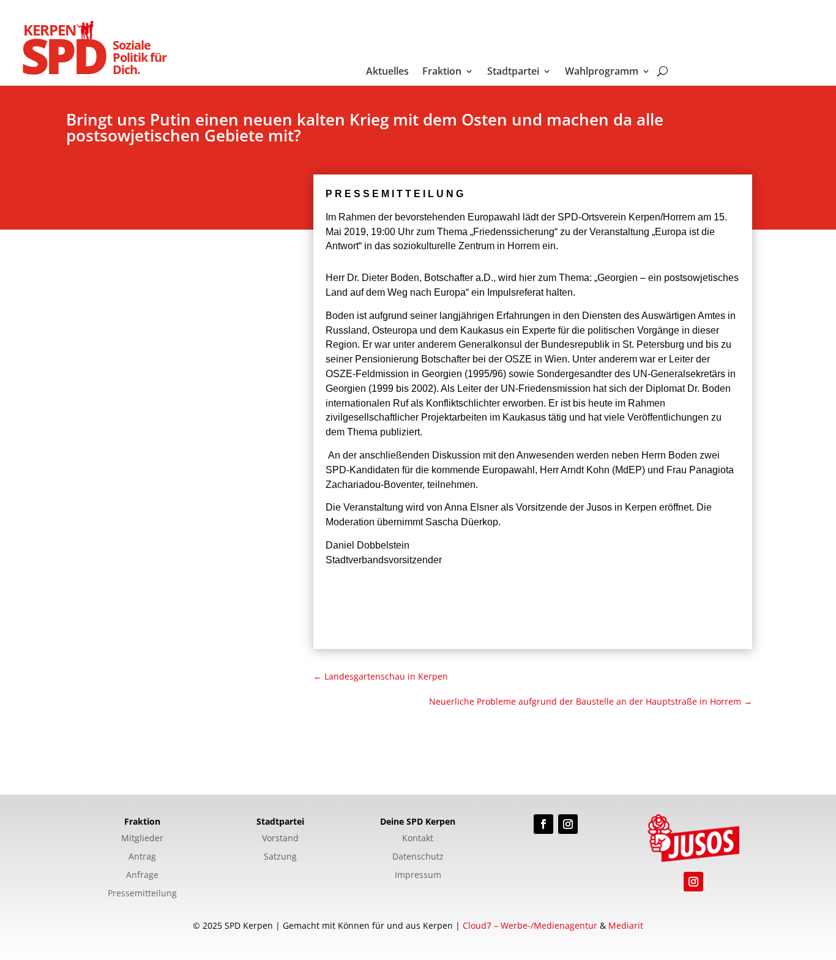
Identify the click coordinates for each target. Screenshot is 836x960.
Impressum (418, 875)
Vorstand (280, 839)
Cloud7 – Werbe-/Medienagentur (530, 925)
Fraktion (441, 72)
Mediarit (625, 925)
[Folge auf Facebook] (543, 824)
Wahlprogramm (601, 72)
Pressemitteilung (142, 894)
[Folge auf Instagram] (568, 824)
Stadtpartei (513, 72)
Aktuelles (387, 72)
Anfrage (142, 875)
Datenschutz (418, 857)
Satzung (280, 857)
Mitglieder (142, 839)
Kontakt (417, 839)
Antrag (142, 857)
